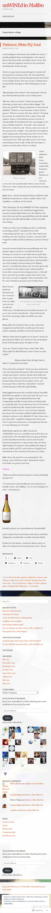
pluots (4, 586)
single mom (14, 580)
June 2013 (6, 683)
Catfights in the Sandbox (12, 621)
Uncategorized (37, 580)
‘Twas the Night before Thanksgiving (17, 618)
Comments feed (8, 832)
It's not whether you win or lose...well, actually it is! (22, 644)
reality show (32, 577)
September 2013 (8, 673)
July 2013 (5, 680)
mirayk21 (13, 810)
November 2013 (8, 666)
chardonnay (21, 583)
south (21, 580)
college (29, 583)
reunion (40, 577)
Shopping (11, 586)
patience (24, 577)
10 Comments (33, 586)
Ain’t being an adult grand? (12, 624)
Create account (8, 822)
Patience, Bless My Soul (22, 44)
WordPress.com (8, 835)
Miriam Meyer (16, 783)
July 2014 (5, 659)
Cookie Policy (8, 903)
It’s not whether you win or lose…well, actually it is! (22, 628)
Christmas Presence (10, 614)
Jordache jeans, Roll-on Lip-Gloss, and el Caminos (21, 641)
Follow (7, 718)
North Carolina (14, 577)
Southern (27, 580)
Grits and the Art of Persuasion (14, 631)
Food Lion (36, 583)
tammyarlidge (15, 794)
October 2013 (7, 669)
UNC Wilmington (21, 586)
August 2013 (7, 676)
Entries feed (7, 829)
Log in (4, 825)
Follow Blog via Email (13, 698)
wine (8, 583)
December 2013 (8, 663)
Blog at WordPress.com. (11, 887)
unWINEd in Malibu (23, 5)
